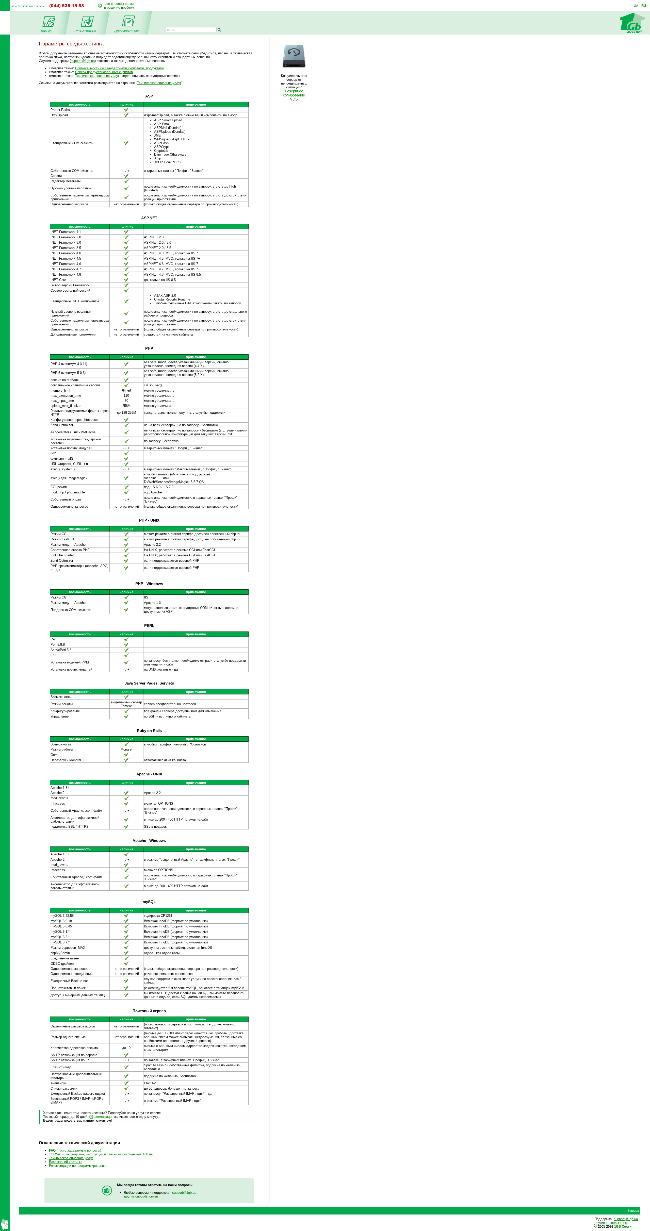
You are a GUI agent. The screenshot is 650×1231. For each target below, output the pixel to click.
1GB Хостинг (624, 1226)
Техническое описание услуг (97, 76)
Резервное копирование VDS (294, 95)
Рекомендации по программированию (77, 1166)
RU (643, 5)
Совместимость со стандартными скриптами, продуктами (119, 68)
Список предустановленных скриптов (104, 72)
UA (636, 5)
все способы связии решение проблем (119, 5)
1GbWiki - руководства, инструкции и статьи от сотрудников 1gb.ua (101, 1154)
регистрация (103, 1117)
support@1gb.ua (83, 61)
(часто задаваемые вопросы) (75, 1150)
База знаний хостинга (65, 1162)
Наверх (633, 1210)
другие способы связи (141, 1196)
